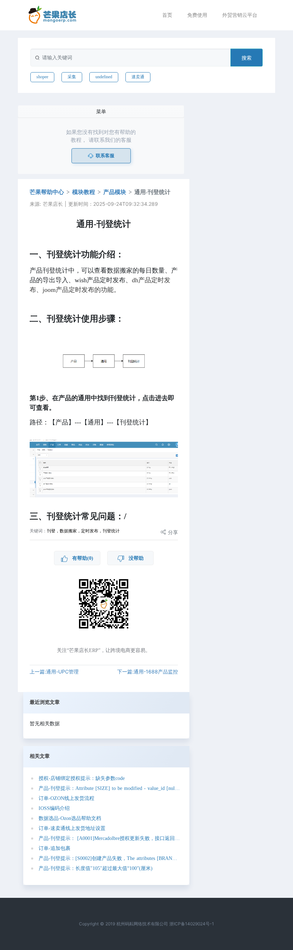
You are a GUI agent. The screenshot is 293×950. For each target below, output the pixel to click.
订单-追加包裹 (54, 848)
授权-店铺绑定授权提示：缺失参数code (82, 778)
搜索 (247, 58)
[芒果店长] (52, 14)
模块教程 (83, 192)
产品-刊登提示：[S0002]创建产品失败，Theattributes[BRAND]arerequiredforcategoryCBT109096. (109, 858)
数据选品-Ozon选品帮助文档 (70, 818)
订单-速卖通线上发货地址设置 (72, 828)
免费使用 (197, 15)
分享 (172, 532)
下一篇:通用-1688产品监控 (147, 671)
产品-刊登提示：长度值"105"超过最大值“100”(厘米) (96, 868)
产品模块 (114, 192)
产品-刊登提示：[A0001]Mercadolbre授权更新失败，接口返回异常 (109, 838)
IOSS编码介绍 (54, 808)
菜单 (101, 111)
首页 (167, 15)
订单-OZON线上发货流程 (66, 798)
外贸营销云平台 (239, 15)
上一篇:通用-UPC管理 (54, 671)
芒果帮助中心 (47, 192)
